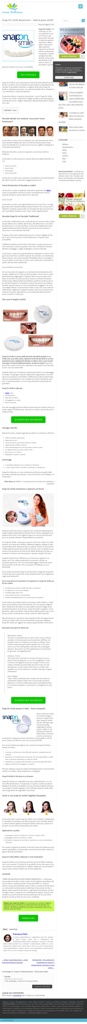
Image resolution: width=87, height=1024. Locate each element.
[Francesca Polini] (7, 942)
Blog (64, 158)
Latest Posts (13, 929)
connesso (17, 995)
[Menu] (80, 6)
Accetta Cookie (69, 77)
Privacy (48, 1002)
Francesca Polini (20, 934)
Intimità (65, 156)
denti (48, 190)
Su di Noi (55, 1002)
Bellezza (65, 144)
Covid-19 (80, 1002)
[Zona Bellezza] (12, 13)
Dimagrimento (67, 147)
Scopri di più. (72, 72)
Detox (64, 153)
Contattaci (64, 1002)
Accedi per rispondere (42, 986)
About (5, 929)
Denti (7, 393)
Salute (64, 150)
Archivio (41, 1002)
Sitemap (72, 1002)
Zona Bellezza (10, 1020)
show (14, 110)
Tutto (64, 161)
